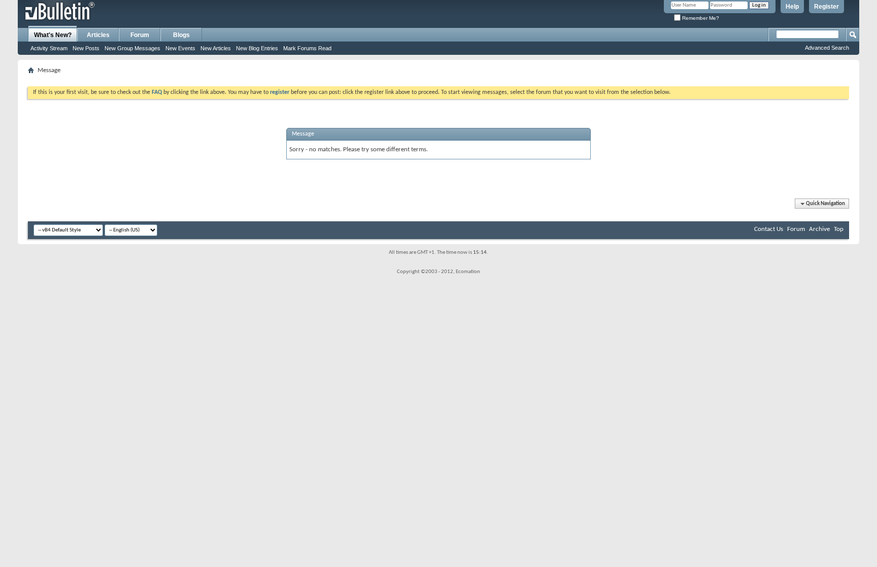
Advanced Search (827, 48)
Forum (139, 35)
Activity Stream (49, 48)
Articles (98, 35)
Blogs (181, 35)
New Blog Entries (257, 48)
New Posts (86, 48)
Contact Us (768, 229)
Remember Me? (700, 18)
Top (839, 229)
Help (792, 6)
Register (826, 6)
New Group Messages (132, 48)
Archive (819, 229)
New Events (180, 48)
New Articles (215, 48)
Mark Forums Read (307, 48)
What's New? (53, 35)
